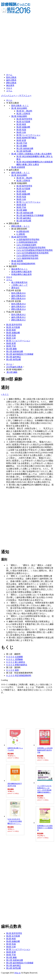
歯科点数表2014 (18, 306)
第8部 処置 (21, 205)
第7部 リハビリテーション (28, 135)
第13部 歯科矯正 (23, 218)
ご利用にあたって (19, 285)
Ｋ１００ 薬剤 (12, 670)
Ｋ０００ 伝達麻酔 (14, 657)
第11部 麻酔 (21, 146)
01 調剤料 (20, 234)
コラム (9, 91)
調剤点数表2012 (18, 320)
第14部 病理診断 (23, 221)
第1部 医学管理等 (24, 119)
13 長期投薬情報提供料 (26, 242)
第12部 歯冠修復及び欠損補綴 (29, 215)
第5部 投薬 (21, 130)
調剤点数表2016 (18, 298)
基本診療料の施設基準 (21, 272)
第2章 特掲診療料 (19, 116)
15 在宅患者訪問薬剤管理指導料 (31, 247)
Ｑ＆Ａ (9, 88)
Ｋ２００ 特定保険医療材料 (18, 675)
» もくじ (5, 394)
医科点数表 (11, 77)
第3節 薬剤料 (17, 261)
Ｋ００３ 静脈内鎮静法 (16, 665)
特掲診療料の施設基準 (21, 274)
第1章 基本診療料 (19, 108)
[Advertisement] (27, 43)
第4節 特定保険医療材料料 (23, 264)
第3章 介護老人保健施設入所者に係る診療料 (31, 154)
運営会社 (15, 288)
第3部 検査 (21, 124)
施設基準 (10, 85)
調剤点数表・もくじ (20, 226)
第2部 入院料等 (23, 114)
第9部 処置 (21, 140)
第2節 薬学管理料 (19, 237)
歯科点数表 (11, 80)
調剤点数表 (11, 83)
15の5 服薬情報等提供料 (27, 258)
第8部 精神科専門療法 (26, 138)
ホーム (9, 75)
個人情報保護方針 (19, 282)
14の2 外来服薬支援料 (26, 245)
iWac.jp (17, 973)
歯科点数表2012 (18, 317)
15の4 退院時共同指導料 (27, 256)
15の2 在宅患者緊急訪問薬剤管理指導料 (34, 250)
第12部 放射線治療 (24, 148)
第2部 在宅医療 (23, 122)
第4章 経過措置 (18, 167)
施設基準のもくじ (19, 269)
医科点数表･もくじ (20, 105)
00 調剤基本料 (22, 231)
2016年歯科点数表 (14, 367)
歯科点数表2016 (18, 296)
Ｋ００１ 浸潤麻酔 (14, 659)
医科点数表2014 (18, 304)
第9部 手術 (21, 207)
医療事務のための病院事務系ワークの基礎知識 (45, 828)
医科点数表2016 (18, 293)
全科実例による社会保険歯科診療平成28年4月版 (45, 750)
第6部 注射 (21, 132)
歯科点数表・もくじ (20, 172)
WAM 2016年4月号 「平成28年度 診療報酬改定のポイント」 (15, 821)
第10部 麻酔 (21, 210)
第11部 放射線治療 (24, 213)
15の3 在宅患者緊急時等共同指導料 (32, 253)
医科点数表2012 (18, 314)
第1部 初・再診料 (24, 111)
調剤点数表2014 (18, 309)
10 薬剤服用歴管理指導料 (27, 239)
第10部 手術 (21, 143)
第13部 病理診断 (23, 151)
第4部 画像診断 (23, 127)
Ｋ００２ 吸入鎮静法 (15, 662)
